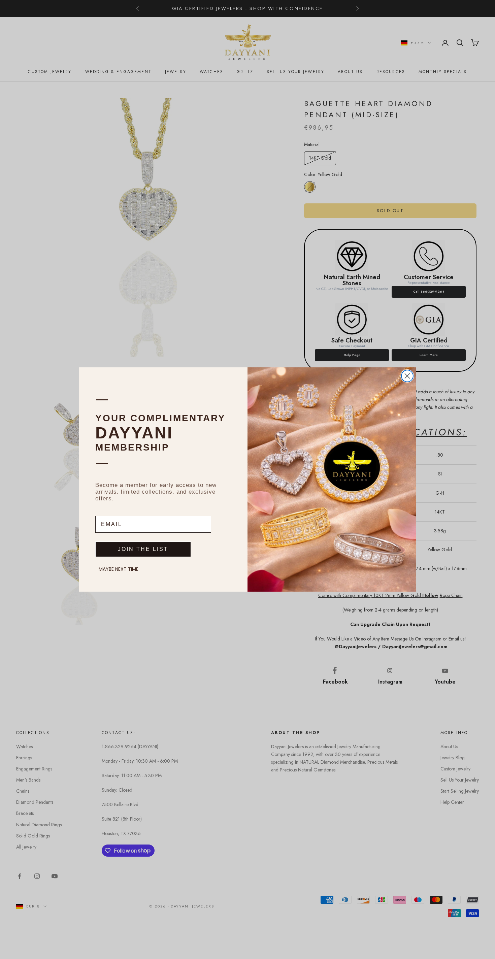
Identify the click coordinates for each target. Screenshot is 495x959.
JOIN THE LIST (143, 549)
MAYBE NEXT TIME (118, 569)
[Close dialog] (407, 376)
